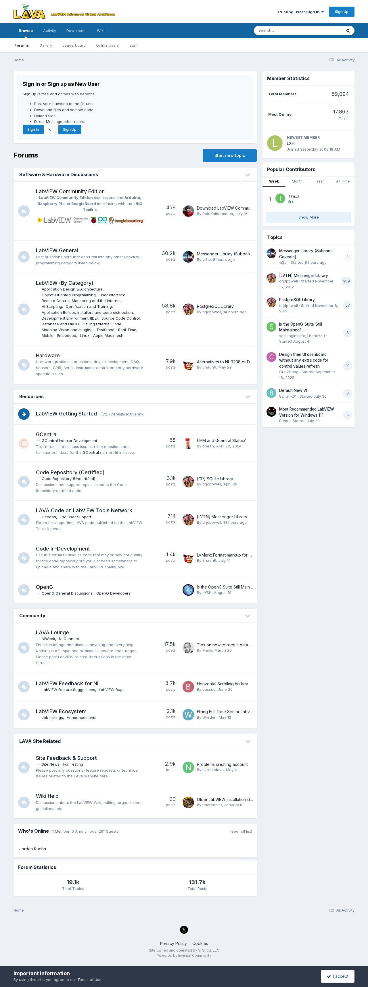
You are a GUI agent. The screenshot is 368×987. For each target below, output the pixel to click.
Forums (21, 45)
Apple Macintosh (108, 335)
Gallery (45, 45)
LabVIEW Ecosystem (61, 711)
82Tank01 (287, 396)
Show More (308, 217)
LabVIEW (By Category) (64, 283)
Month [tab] (297, 181)
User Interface (112, 295)
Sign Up (341, 11)
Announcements (81, 717)
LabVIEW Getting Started (66, 414)
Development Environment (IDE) (70, 318)
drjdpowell (211, 312)
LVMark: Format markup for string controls (236, 555)
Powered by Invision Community (184, 955)
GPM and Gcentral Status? (221, 440)
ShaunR (209, 367)
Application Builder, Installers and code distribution (87, 312)
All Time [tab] (343, 181)
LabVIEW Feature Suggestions (68, 689)
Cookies (200, 943)
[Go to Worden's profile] (188, 714)
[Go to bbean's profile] (188, 443)
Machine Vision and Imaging (67, 329)
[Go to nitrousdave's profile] (188, 767)
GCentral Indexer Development (69, 440)
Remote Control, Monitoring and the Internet (81, 300)
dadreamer (212, 804)
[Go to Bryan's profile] (271, 412)
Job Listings (52, 717)
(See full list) (241, 831)
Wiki (100, 30)
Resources (31, 396)
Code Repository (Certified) (70, 472)
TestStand (105, 329)
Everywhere (324, 30)
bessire (209, 689)
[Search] (348, 30)
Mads (207, 650)
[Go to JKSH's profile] (188, 590)
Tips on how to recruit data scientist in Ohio (238, 644)
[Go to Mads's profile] (188, 648)
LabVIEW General (57, 250)
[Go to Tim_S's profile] (280, 198)
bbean (208, 446)
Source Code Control (120, 318)
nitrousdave (213, 769)
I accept (339, 976)
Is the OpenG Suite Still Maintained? (230, 586)
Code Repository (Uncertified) (68, 478)
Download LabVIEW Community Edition (233, 208)
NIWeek (48, 638)
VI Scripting (52, 306)
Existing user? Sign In (299, 12)
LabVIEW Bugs (111, 689)
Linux (84, 335)
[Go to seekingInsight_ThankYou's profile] (271, 327)
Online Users (107, 45)
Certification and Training (89, 306)
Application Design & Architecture (72, 289)
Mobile (47, 335)
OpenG (44, 587)
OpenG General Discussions (67, 593)
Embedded (66, 335)
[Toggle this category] (248, 175)
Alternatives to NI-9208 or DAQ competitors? (239, 361)
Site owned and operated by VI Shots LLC (184, 950)
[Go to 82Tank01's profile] (271, 393)
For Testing (73, 764)
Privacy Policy (173, 943)
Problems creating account (222, 764)
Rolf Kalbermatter (217, 213)
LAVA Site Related (40, 741)
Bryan (284, 420)
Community (32, 615)
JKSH (207, 592)
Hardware (48, 355)
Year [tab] (320, 181)
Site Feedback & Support (66, 758)
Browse (26, 30)
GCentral (46, 434)
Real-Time (127, 329)
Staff (133, 45)
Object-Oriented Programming (69, 295)
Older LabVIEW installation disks (227, 799)
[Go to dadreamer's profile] (188, 802)
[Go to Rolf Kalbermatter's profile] (188, 211)
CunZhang (288, 371)
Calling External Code (102, 324)
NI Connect (69, 638)
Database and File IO (60, 324)
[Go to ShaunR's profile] (188, 365)
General (49, 517)
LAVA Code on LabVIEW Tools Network (84, 510)
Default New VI (293, 390)
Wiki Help (47, 796)
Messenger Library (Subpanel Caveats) (234, 253)
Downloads (76, 30)
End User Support (75, 517)
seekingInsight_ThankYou (302, 335)
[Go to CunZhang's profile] (271, 357)
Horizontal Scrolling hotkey (222, 683)
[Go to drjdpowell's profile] (188, 309)
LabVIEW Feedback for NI (67, 683)
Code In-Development (63, 549)
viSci (206, 259)
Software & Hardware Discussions (58, 174)
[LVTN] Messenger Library (222, 516)
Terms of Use (89, 979)
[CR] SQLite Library (215, 478)
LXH (291, 143)
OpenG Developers (113, 593)
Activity (49, 30)
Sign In (33, 129)
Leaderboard (74, 45)
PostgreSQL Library (215, 306)
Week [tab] (274, 181)
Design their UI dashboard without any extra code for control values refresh (303, 360)
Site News (51, 764)
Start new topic (229, 155)
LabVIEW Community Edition (70, 191)
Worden (209, 717)
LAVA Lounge (52, 632)
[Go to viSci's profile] (188, 257)
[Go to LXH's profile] (275, 143)
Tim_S (293, 196)
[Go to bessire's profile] (188, 686)
